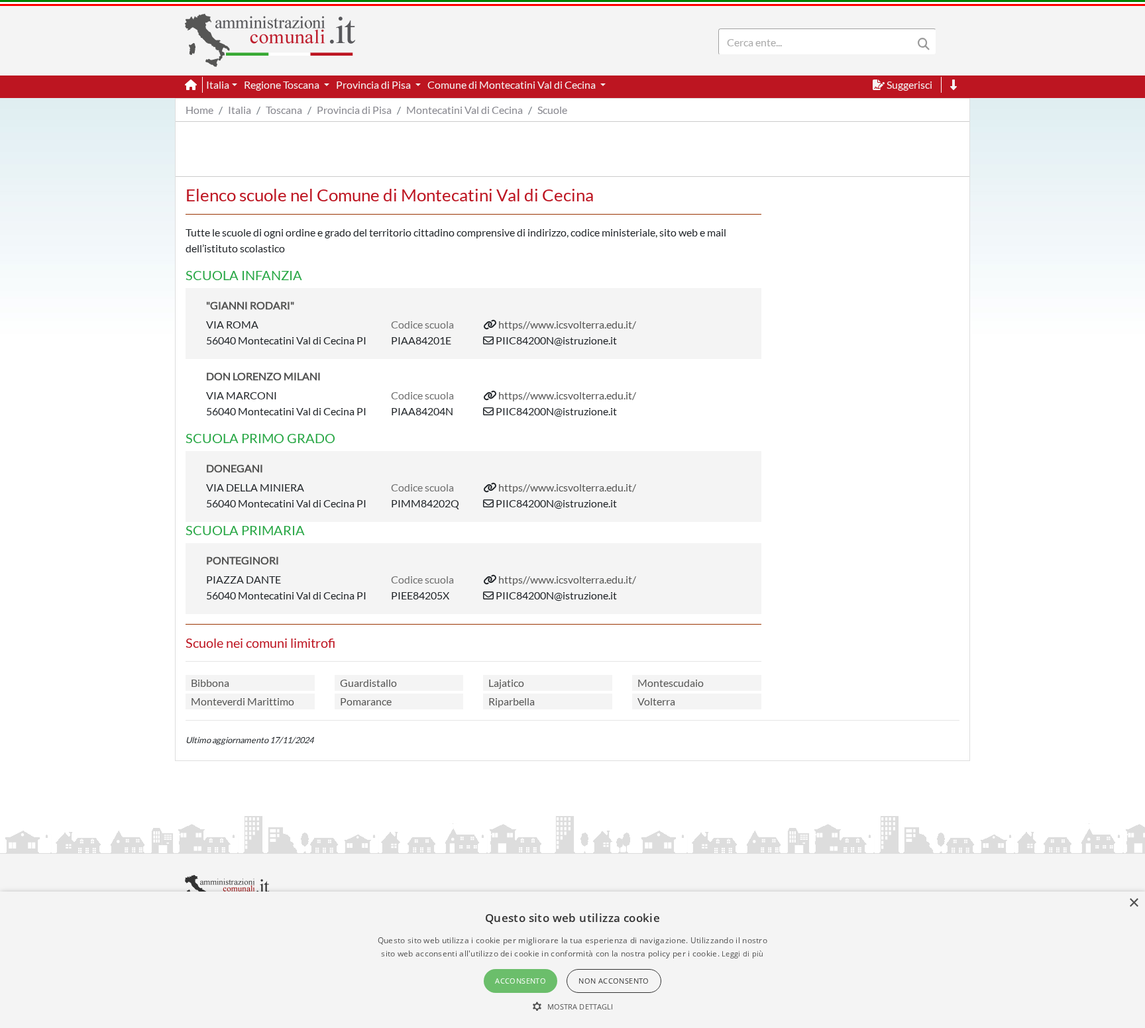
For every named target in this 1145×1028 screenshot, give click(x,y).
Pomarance (366, 701)
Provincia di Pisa (354, 109)
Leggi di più (743, 953)
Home (199, 109)
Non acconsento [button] (613, 981)
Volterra (656, 701)
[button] (573, 1006)
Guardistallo (368, 682)
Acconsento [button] (520, 981)
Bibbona (210, 682)
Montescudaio (670, 682)
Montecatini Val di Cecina (464, 109)
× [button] (1133, 903)
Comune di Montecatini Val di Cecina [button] (512, 84)
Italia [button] (217, 84)
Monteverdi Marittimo (242, 701)
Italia (239, 109)
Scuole (552, 109)
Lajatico (506, 682)
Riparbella (511, 701)
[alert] (572, 960)
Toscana (284, 109)
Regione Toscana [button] (282, 84)
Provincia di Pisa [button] (374, 84)
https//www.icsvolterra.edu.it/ (567, 324)
